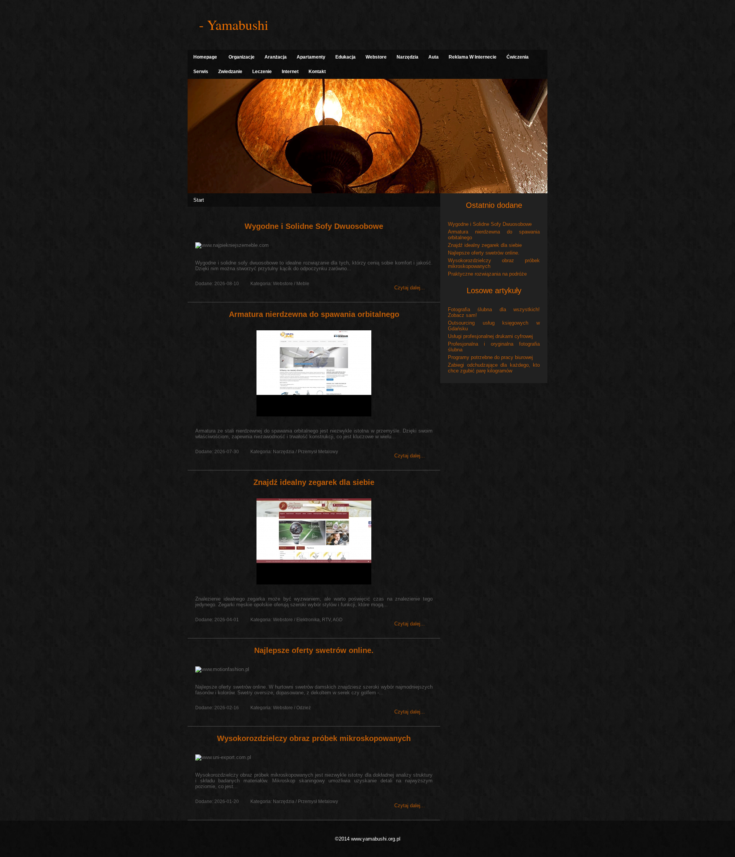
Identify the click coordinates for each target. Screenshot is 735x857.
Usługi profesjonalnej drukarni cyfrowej (490, 336)
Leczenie (262, 71)
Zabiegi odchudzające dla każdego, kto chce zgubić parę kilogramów (494, 368)
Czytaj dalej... (409, 288)
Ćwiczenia (517, 57)
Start (198, 200)
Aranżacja (276, 57)
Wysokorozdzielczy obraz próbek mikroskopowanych (314, 738)
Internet (290, 71)
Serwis (200, 71)
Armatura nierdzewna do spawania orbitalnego (314, 314)
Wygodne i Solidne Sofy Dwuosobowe (314, 226)
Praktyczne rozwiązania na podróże (487, 274)
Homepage (205, 57)
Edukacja (345, 57)
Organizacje (242, 57)
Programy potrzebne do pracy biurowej (490, 357)
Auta (433, 57)
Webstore (376, 57)
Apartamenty (311, 57)
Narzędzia (407, 57)
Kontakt (317, 71)
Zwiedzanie (230, 71)
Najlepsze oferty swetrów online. (314, 650)
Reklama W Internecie (473, 57)
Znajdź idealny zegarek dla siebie (313, 482)
